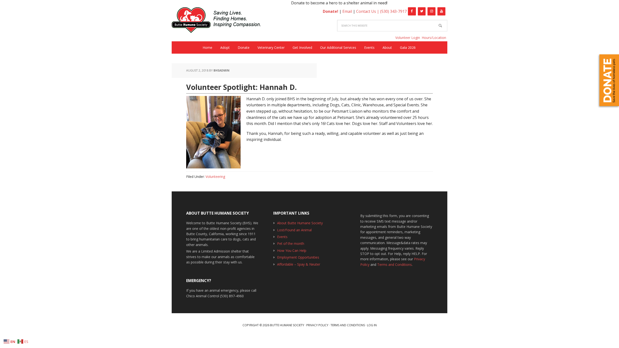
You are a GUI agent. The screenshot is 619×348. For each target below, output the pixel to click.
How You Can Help (291, 250)
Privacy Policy (317, 325)
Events (282, 236)
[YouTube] (441, 11)
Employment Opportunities (298, 257)
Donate (609, 80)
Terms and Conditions (394, 264)
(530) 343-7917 (393, 11)
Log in (372, 325)
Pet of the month (290, 243)
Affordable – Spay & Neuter (298, 264)
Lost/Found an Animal (294, 230)
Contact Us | (368, 11)
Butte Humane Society (220, 21)
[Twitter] (422, 11)
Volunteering (215, 176)
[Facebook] (412, 11)
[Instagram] (431, 11)
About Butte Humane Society (300, 223)
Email (347, 11)
